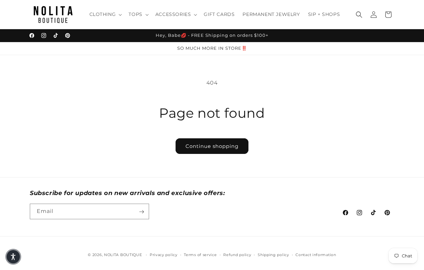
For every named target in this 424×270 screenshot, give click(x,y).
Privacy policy (164, 254)
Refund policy (237, 254)
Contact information (315, 254)
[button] (105, 14)
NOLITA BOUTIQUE (123, 254)
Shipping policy (273, 254)
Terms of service (200, 254)
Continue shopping (212, 146)
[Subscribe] (141, 212)
